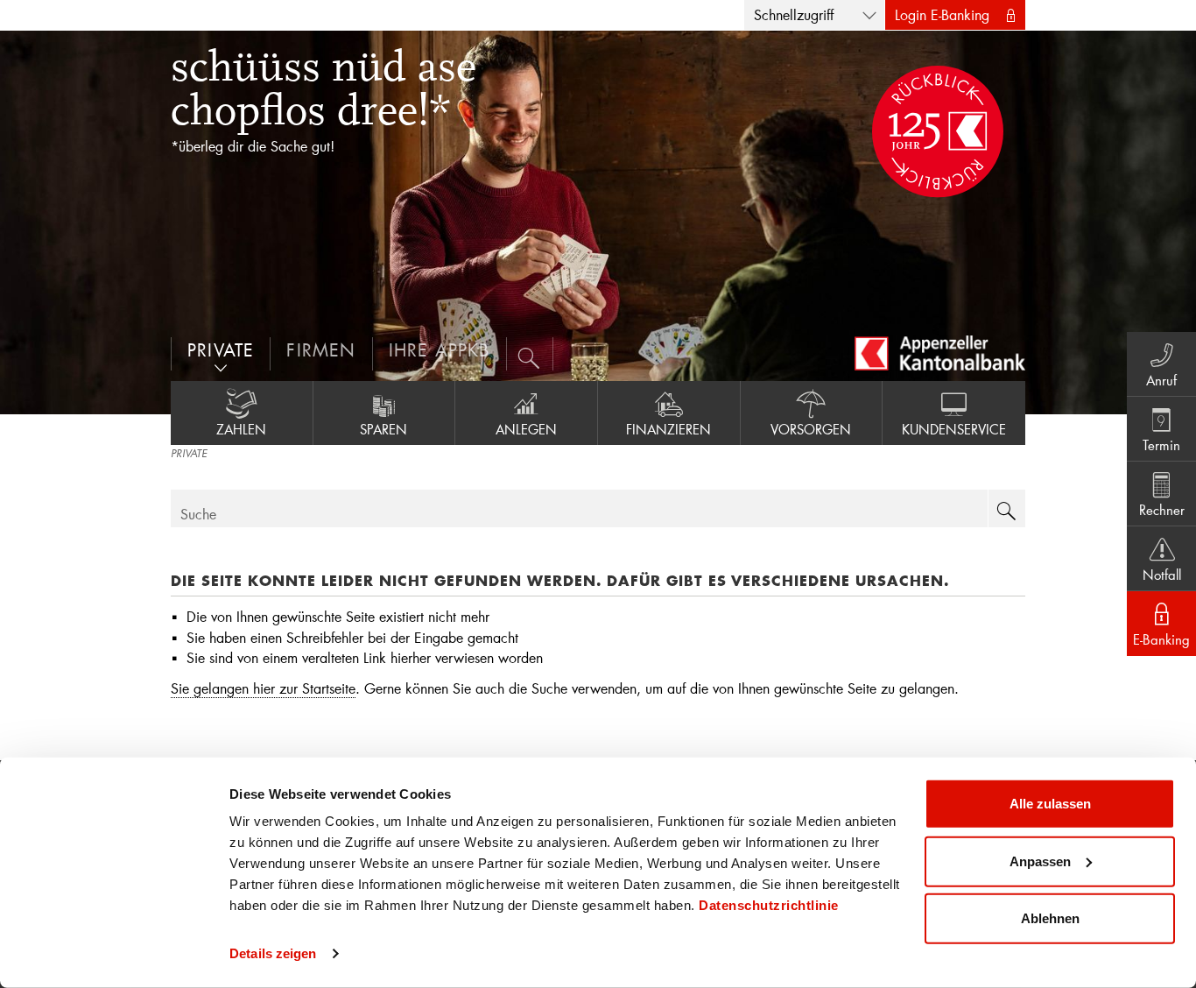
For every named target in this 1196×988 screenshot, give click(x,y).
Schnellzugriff (794, 14)
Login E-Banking (942, 14)
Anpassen (1040, 860)
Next (1161, 222)
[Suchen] (530, 353)
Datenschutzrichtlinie (769, 905)
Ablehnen (1050, 918)
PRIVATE (189, 454)
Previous (35, 222)
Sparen (383, 429)
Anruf (1161, 380)
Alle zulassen (1050, 803)
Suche (198, 514)
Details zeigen (272, 953)
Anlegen (526, 429)
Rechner (1162, 510)
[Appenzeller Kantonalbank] (940, 352)
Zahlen (241, 429)
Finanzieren (668, 429)
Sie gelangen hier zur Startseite (263, 688)
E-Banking (1161, 639)
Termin (1161, 445)
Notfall (1162, 574)
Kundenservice (954, 429)
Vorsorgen (810, 429)
